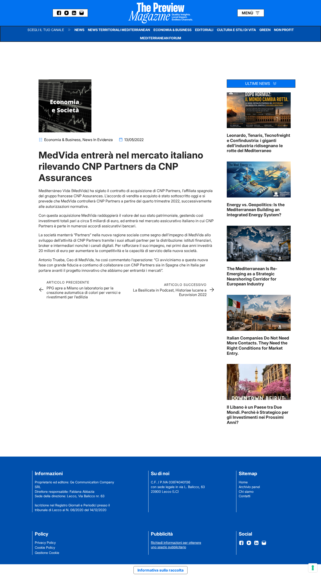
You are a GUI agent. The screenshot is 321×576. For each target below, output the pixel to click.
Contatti (244, 496)
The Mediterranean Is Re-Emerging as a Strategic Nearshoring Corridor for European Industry (252, 276)
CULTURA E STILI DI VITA (236, 30)
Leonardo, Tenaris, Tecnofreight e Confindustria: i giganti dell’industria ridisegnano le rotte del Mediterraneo (258, 143)
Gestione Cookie (47, 553)
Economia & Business (62, 139)
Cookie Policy (45, 547)
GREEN (264, 30)
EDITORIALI (204, 30)
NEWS (79, 30)
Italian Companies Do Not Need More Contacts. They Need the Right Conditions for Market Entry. (258, 345)
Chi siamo (246, 491)
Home (243, 482)
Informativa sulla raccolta (160, 570)
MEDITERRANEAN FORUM (160, 38)
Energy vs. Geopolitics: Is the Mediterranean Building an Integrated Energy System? (256, 209)
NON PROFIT (284, 30)
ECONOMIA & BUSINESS (172, 30)
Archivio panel (249, 487)
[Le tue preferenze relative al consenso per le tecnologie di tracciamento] (312, 567)
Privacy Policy (45, 542)
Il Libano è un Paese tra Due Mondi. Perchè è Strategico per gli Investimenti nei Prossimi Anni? (257, 415)
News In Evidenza (97, 139)
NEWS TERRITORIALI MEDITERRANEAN (119, 30)
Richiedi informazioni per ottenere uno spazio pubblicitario (176, 544)
